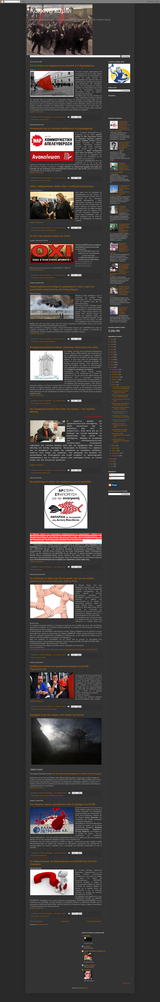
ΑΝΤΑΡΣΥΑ (38, 230)
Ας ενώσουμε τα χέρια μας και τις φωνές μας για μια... (120, 420)
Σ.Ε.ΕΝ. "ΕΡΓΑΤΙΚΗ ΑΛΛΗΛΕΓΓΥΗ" (95, 951)
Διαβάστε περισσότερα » (37, 112)
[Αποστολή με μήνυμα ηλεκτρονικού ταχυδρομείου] (72, 117)
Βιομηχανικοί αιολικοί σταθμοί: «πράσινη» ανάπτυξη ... (120, 408)
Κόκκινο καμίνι (50, 10)
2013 (112, 461)
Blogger (85, 988)
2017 (112, 362)
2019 (112, 357)
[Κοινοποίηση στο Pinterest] (80, 117)
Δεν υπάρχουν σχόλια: (60, 117)
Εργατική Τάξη (43, 709)
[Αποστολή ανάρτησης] (68, 117)
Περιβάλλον (52, 341)
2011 (112, 466)
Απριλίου (114, 448)
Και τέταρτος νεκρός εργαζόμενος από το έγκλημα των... (121, 435)
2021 (112, 352)
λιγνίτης (47, 795)
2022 (112, 349)
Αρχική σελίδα (65, 921)
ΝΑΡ (44, 180)
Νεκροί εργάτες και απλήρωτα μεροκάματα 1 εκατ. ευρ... (120, 404)
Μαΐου (114, 445)
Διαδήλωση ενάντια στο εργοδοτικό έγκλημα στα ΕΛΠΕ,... (119, 425)
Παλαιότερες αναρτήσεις (94, 921)
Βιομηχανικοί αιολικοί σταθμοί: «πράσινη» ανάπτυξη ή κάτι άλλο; (64, 347)
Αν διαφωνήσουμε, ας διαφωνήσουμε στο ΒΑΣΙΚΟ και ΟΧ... (120, 441)
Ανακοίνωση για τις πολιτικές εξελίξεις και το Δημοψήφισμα (61, 128)
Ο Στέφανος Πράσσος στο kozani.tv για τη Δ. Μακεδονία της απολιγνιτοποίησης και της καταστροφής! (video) (120, 168)
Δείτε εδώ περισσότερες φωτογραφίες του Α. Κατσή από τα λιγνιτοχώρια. (76, 774)
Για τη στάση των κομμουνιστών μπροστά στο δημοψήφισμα (62, 65)
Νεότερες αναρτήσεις (36, 921)
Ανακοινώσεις (38, 180)
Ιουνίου (114, 384)
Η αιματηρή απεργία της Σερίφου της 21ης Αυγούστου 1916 (124, 209)
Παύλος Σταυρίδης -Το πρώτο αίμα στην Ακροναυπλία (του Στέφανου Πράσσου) (124, 146)
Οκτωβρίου (115, 374)
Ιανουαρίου (115, 455)
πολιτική (48, 180)
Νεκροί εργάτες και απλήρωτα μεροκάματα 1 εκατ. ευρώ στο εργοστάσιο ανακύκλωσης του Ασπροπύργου (62, 288)
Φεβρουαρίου (116, 453)
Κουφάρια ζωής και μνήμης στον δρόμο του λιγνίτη (57, 714)
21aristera (87, 946)
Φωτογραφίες (59, 795)
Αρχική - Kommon (89, 965)
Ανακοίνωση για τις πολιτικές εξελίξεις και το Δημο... (120, 391)
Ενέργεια (41, 403)
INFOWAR (87, 936)
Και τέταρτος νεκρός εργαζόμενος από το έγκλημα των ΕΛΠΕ (62, 804)
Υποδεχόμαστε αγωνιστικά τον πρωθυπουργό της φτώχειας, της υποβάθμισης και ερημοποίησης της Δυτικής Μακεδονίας (120, 126)
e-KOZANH (87, 970)
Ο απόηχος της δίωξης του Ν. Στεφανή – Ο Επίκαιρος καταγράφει (123, 311)
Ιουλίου (114, 382)
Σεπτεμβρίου (116, 377)
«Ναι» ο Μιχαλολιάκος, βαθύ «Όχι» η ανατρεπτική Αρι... (120, 395)
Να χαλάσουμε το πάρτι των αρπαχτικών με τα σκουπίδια (60, 481)
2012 (112, 464)
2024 (112, 344)
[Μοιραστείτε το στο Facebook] (78, 117)
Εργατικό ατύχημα (44, 341)
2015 (112, 367)
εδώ (91, 695)
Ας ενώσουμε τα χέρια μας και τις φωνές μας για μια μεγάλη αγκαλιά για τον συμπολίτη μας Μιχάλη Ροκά (62, 579)
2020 (112, 354)
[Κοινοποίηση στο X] (76, 117)
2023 (112, 347)
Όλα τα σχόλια (115, 478)
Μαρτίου (114, 450)
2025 (112, 342)
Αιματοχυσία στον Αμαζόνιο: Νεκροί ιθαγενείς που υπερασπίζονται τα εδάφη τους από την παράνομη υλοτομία (120, 291)
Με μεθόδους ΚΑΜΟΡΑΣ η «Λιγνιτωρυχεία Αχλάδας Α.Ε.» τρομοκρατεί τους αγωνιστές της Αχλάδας (119, 248)
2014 (112, 459)
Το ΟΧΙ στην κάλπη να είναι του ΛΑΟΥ (50, 236)
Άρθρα (37, 119)
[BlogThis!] (74, 117)
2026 (112, 339)
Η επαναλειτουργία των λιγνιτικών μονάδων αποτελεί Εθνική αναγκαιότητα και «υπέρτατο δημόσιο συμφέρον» (120, 190)
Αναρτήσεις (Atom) (42, 924)
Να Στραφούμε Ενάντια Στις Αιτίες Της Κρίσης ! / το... (119, 412)
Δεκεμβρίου (115, 369)
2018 (112, 359)
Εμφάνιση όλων (126, 983)
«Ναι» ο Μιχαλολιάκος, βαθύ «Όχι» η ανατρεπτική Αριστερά (61, 186)
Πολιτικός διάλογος (44, 119)
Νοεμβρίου (115, 372)
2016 (112, 365)
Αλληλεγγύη (38, 657)
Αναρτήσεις (114, 474)
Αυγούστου (115, 379)
